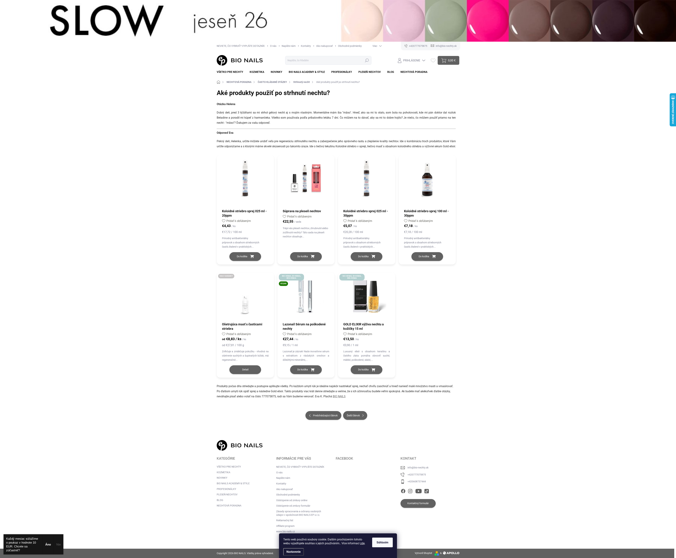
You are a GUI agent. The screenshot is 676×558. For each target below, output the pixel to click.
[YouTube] (419, 490)
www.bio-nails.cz (285, 531)
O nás (273, 46)
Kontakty (306, 46)
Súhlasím (382, 542)
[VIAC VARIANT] (245, 299)
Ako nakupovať (324, 46)
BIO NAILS (339, 396)
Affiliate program (285, 526)
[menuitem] (231, 72)
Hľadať (367, 60)
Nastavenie (293, 551)
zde (362, 543)
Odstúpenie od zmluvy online (291, 500)
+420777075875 (417, 474)
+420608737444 (417, 481)
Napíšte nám (289, 46)
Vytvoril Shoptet (423, 553)
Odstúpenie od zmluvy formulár (293, 505)
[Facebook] (403, 490)
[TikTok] (426, 490)
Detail (245, 369)
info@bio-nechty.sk (418, 467)
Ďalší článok (353, 415)
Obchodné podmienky (350, 46)
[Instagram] (410, 490)
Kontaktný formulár (418, 503)
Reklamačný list (284, 520)
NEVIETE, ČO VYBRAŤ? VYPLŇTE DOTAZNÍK (241, 46)
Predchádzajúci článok (325, 415)
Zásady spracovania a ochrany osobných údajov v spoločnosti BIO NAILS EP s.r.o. (298, 513)
